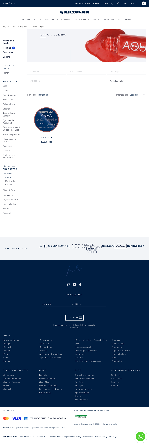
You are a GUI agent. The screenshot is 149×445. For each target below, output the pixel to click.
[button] (144, 3)
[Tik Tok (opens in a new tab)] (80, 284)
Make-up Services (11, 382)
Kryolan (6, 26)
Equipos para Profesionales (9, 156)
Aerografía (7, 146)
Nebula (6, 209)
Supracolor (8, 213)
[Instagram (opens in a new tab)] (69, 284)
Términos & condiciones (46, 437)
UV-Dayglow (10, 181)
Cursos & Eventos (58, 19)
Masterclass (8, 389)
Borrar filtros (43, 95)
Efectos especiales (11, 135)
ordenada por (122, 95)
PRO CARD (116, 379)
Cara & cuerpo (38, 26)
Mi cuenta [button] (131, 3)
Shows (6, 386)
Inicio (26, 19)
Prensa (114, 386)
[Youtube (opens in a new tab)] (74, 284)
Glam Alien (44, 382)
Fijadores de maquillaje (8, 122)
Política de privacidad (66, 437)
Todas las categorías (84, 375)
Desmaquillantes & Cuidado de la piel (11, 129)
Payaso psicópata (47, 379)
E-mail (77, 304)
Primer (6, 73)
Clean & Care (9, 190)
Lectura (6, 151)
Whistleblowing (101, 437)
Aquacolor (24, 26)
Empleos (115, 382)
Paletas (8, 185)
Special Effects (82, 393)
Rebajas (7, 48)
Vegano (6, 57)
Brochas (6, 109)
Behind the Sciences (84, 379)
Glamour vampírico (48, 386)
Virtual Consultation (12, 379)
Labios (6, 91)
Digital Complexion (11, 200)
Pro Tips (79, 386)
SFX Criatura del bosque (51, 389)
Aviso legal (113, 437)
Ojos (5, 86)
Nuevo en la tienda (9, 42)
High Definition (10, 204)
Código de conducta (84, 437)
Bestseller (8, 52)
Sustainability (81, 400)
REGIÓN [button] (7, 3)
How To (109, 19)
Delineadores (9, 104)
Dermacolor (8, 195)
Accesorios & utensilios (9, 114)
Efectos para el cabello (9, 140)
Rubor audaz (45, 393)
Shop (37, 19)
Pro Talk (79, 382)
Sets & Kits (8, 100)
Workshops (8, 375)
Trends (78, 396)
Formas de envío (27, 437)
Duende (43, 375)
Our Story (82, 19)
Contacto (124, 19)
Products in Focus (83, 389)
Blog (96, 19)
